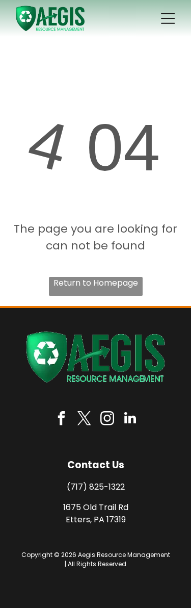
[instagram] (107, 419)
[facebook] (61, 419)
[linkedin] (130, 419)
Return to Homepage (95, 283)
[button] (168, 18)
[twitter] (84, 419)
